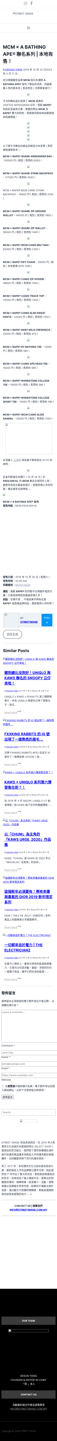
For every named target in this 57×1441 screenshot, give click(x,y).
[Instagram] (25, 3)
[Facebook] (31, 3)
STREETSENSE (29, 622)
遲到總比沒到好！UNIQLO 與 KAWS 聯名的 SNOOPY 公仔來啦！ (27, 678)
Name (6, 1057)
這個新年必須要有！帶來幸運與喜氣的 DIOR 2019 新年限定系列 (28, 896)
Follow (47, 620)
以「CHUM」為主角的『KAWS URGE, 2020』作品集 (27, 839)
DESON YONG (14, 69)
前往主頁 (12, 634)
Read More (12, 712)
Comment (8, 1045)
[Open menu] (29, 28)
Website (6, 1079)
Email (5, 1068)
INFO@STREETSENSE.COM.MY (28, 1408)
